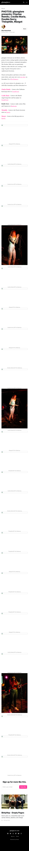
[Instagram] (21, 833)
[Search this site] (24, 2)
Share (24, 28)
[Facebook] (7, 833)
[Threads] (13, 833)
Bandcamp (14, 106)
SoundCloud (15, 91)
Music (3, 8)
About (17, 836)
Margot (3, 116)
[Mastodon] (15, 833)
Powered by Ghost (14, 839)
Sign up (12, 836)
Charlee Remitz (5, 89)
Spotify (8, 112)
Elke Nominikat (6, 30)
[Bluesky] (10, 833)
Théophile (4, 110)
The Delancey (14, 79)
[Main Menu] (27, 2)
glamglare (5, 2)
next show (23, 77)
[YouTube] (18, 833)
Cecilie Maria (5, 95)
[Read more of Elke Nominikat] (3, 27)
